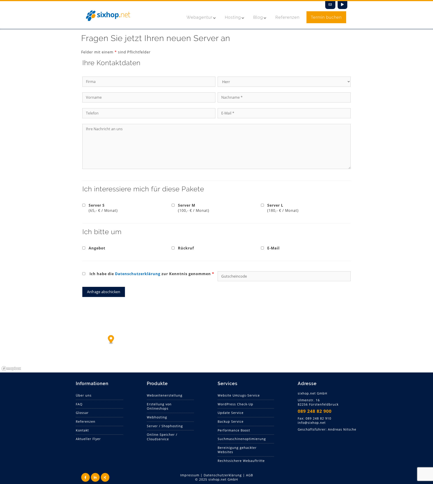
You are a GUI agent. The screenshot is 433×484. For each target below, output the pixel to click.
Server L (283, 208)
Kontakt (82, 430)
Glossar (82, 413)
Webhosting (157, 417)
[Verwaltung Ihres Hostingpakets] (342, 5)
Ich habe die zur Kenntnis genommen (152, 273)
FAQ (79, 404)
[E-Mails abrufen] (330, 5)
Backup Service (231, 421)
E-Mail (273, 248)
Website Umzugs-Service (239, 395)
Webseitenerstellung (164, 395)
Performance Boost (234, 430)
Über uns (84, 395)
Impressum (189, 475)
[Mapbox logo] (11, 368)
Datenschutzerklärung (137, 273)
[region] (216, 338)
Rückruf (186, 248)
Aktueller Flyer (88, 439)
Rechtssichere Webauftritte (241, 461)
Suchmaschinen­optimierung (242, 439)
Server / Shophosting (165, 426)
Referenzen (85, 421)
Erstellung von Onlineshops (159, 406)
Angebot (97, 248)
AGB (249, 475)
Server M (193, 208)
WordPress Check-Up (235, 404)
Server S (103, 208)
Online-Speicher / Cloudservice (162, 436)
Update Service (231, 413)
